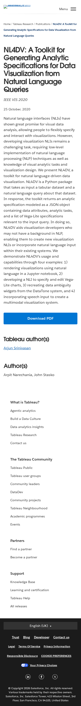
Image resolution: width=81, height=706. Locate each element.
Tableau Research (23, 24)
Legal (11, 646)
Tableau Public (21, 468)
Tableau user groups (25, 476)
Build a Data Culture (25, 419)
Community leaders (25, 484)
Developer (41, 637)
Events (15, 524)
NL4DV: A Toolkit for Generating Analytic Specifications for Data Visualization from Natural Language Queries (40, 30)
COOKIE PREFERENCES (56, 656)
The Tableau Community (31, 459)
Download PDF (40, 318)
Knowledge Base (22, 582)
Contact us (18, 443)
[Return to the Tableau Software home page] (19, 4)
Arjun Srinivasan (17, 348)
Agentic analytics (23, 411)
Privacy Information (57, 646)
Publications (43, 24)
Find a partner (21, 549)
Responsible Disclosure (22, 656)
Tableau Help (20, 598)
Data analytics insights (27, 427)
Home (7, 24)
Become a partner (23, 557)
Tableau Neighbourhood (28, 508)
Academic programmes (27, 516)
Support (17, 573)
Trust (15, 637)
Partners (17, 540)
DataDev (16, 492)
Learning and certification (29, 590)
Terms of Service (29, 646)
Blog (26, 637)
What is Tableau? (24, 402)
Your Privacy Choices (43, 665)
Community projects (25, 500)
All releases (18, 606)
